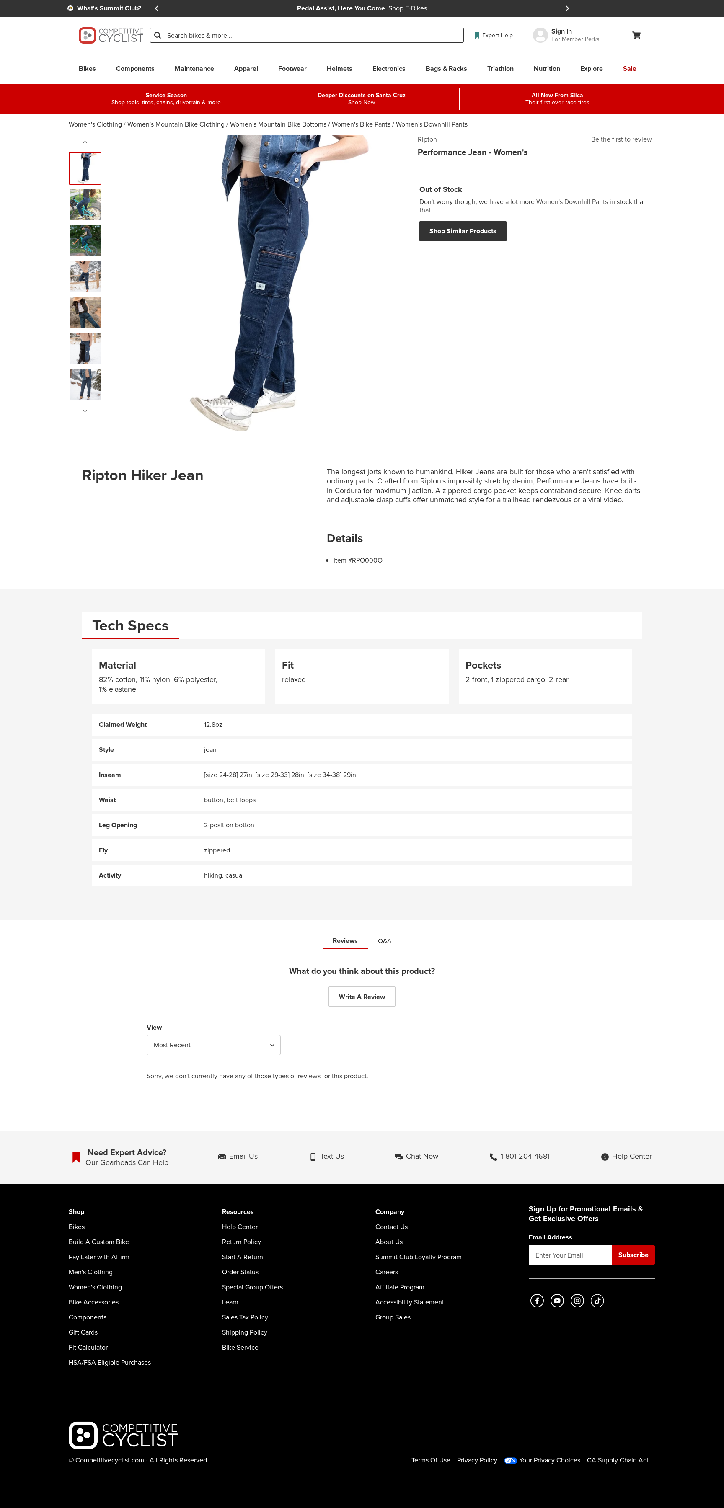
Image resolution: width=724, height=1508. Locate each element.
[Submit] (157, 35)
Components (87, 1317)
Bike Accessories (94, 1302)
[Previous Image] (85, 142)
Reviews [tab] (345, 940)
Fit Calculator (88, 1347)
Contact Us (391, 1227)
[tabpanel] (362, 767)
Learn (230, 1302)
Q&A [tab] (385, 941)
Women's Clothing (95, 124)
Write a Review (362, 997)
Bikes (77, 1227)
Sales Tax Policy (245, 1317)
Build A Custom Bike (99, 1242)
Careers (386, 1272)
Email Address (550, 1237)
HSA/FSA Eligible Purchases (110, 1362)
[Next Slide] (567, 8)
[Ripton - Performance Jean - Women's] (85, 168)
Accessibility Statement (409, 1302)
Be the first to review (621, 139)
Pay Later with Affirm (99, 1257)
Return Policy (241, 1242)
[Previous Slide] (157, 8)
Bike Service (240, 1347)
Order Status (240, 1272)
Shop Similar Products (462, 231)
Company (389, 1212)
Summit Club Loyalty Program (418, 1257)
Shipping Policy (244, 1332)
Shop (76, 1212)
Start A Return (242, 1257)
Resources (238, 1212)
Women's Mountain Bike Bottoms (278, 124)
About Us (389, 1242)
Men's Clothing (91, 1272)
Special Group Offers (252, 1287)
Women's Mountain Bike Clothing (176, 124)
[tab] (130, 625)
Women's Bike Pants (361, 124)
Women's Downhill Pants (432, 124)
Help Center (240, 1227)
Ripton (427, 139)
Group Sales (393, 1317)
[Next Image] (85, 411)
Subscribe (633, 1255)
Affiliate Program (399, 1287)
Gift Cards (83, 1332)
